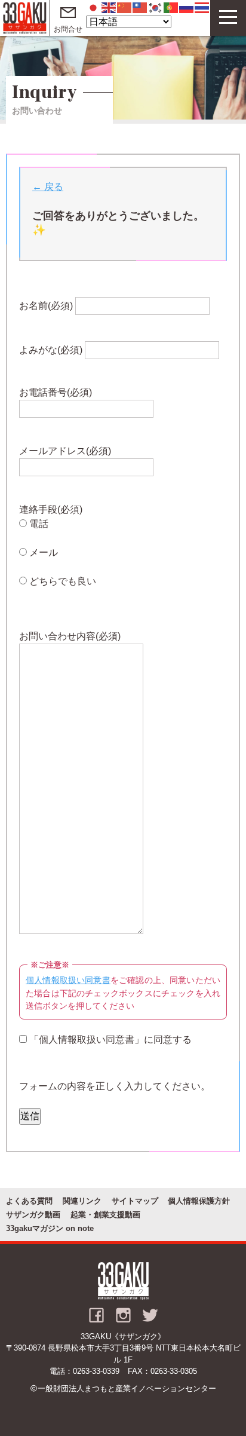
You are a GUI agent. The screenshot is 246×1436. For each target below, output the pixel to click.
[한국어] (156, 7)
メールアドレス (65, 451)
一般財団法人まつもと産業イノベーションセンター (127, 1388)
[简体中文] (125, 7)
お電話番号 (55, 392)
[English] (109, 7)
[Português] (171, 7)
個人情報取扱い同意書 (68, 980)
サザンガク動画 (33, 1214)
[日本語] (94, 7)
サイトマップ (135, 1200)
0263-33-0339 (96, 1371)
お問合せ (68, 29)
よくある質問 (29, 1200)
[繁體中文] (140, 7)
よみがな (50, 350)
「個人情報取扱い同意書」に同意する (109, 1039)
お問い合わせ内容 (70, 636)
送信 (29, 1116)
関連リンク (82, 1200)
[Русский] (187, 7)
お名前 (46, 306)
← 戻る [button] (47, 187)
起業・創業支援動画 (105, 1214)
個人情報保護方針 (199, 1200)
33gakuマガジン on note (50, 1228)
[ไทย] (202, 7)
